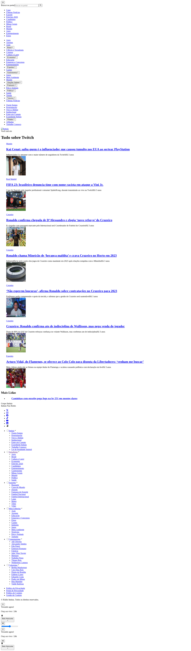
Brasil (13, 457)
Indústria (15, 525)
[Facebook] (7, 416)
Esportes (12, 483)
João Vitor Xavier (18, 553)
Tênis (13, 504)
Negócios (15, 532)
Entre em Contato (18, 442)
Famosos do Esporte (19, 492)
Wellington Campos (19, 562)
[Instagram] (7, 413)
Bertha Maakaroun (19, 567)
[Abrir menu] (3, 2)
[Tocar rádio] (3, 604)
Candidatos (16, 466)
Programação (16, 435)
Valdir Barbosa (17, 584)
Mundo (14, 475)
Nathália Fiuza (17, 558)
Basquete (15, 485)
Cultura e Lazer (17, 459)
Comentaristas (14, 539)
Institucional (16, 440)
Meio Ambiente (17, 530)
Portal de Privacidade (15, 590)
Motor (14, 501)
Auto (13, 511)
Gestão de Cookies (14, 595)
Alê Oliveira (16, 541)
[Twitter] (7, 410)
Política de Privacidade (15, 588)
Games (14, 523)
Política (14, 478)
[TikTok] (7, 418)
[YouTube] (7, 421)
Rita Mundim (16, 581)
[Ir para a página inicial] (5, 129)
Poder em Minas (18, 579)
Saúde (14, 480)
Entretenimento (17, 468)
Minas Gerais (16, 473)
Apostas (14, 513)
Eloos (13, 520)
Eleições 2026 (17, 464)
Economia (15, 461)
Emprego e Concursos (20, 518)
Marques (15, 555)
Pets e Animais (17, 534)
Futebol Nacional (18, 494)
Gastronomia (16, 471)
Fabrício (14, 551)
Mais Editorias (15, 508)
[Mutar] (3, 623)
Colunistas (13, 565)
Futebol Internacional (20, 497)
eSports (14, 490)
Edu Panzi (15, 546)
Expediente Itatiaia (19, 445)
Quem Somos (17, 433)
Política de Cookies (14, 593)
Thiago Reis (16, 560)
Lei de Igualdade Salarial (21, 449)
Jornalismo (13, 452)
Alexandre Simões (19, 544)
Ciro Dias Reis (17, 570)
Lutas (13, 499)
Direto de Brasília (18, 572)
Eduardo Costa (17, 577)
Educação (15, 515)
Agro (13, 454)
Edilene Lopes (17, 574)
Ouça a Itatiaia (17, 438)
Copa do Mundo (18, 487)
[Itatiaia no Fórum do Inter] (7, 426)
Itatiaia (11, 431)
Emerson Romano (18, 548)
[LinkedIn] (7, 423)
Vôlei (13, 506)
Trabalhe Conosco (18, 447)
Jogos (13, 527)
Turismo (14, 537)
